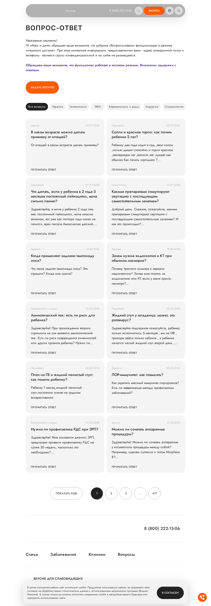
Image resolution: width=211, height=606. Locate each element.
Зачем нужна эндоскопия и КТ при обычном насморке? (142, 258)
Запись (154, 11)
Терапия (57, 107)
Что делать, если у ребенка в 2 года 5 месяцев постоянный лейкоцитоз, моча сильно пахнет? (64, 196)
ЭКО (98, 107)
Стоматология (174, 107)
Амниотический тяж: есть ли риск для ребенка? (63, 317)
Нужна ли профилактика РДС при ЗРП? (64, 429)
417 (154, 493)
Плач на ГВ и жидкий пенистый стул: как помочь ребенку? (62, 377)
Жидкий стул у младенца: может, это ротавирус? (143, 317)
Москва (71, 11)
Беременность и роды (124, 107)
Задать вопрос (42, 87)
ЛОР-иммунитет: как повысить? (137, 374)
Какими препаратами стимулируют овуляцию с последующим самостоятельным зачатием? (140, 196)
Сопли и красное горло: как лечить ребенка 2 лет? (142, 134)
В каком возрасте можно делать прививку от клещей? (58, 134)
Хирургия (151, 107)
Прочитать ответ (43, 170)
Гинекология (78, 107)
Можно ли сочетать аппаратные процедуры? (138, 431)
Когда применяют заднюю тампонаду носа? (62, 258)
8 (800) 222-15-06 (120, 10)
